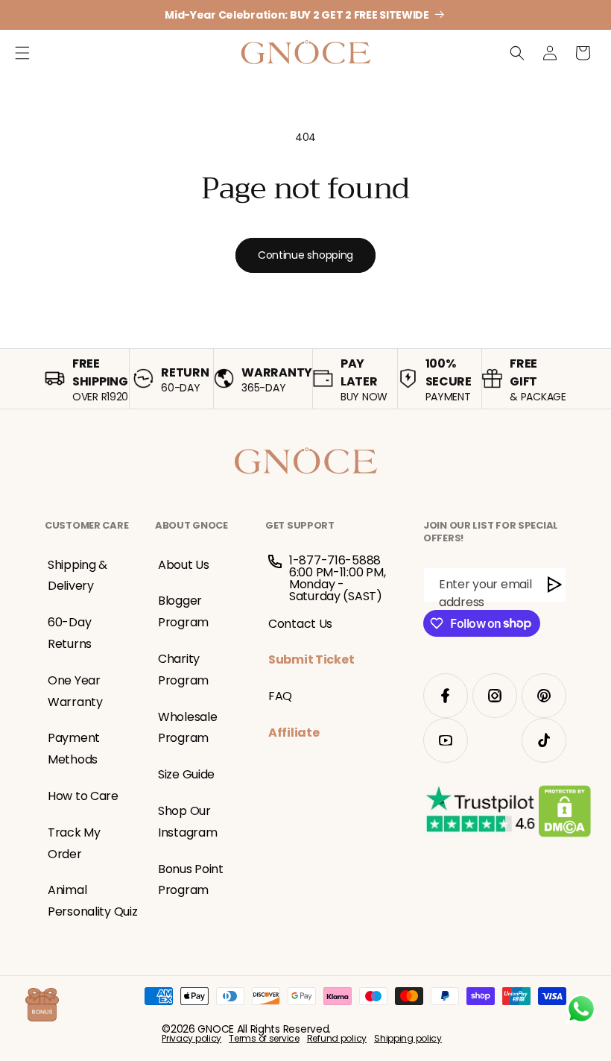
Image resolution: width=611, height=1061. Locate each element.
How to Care (83, 796)
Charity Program (183, 669)
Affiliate (293, 732)
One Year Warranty (75, 691)
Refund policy (337, 1038)
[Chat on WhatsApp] (581, 1009)
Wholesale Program (187, 727)
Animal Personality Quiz (93, 900)
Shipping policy (408, 1038)
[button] (22, 53)
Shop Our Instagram (187, 821)
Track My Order (74, 843)
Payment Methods (74, 748)
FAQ (280, 696)
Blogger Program (183, 611)
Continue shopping (305, 255)
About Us (183, 564)
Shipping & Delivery (77, 575)
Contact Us (300, 623)
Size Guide (186, 774)
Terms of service (264, 1038)
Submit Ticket (311, 659)
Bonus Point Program (191, 879)
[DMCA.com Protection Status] (564, 814)
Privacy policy (191, 1038)
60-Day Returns (70, 633)
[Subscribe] (555, 584)
